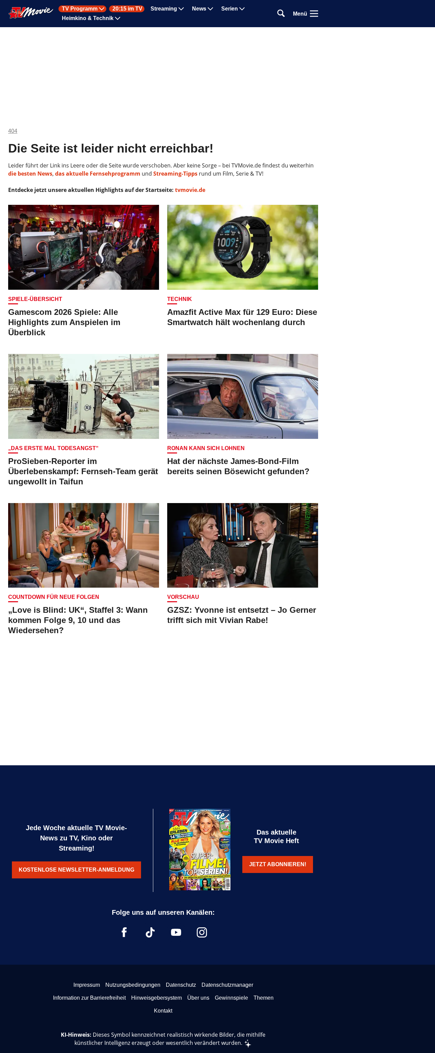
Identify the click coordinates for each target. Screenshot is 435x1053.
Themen (264, 998)
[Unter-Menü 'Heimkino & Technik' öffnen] (117, 18)
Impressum (86, 985)
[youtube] (176, 932)
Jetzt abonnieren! (277, 864)
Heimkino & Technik (88, 18)
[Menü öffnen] (314, 14)
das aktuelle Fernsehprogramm (97, 173)
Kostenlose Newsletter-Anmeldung (76, 870)
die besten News (30, 173)
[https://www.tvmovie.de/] (31, 13)
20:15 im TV (127, 9)
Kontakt (163, 1011)
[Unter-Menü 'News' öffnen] (210, 9)
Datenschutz (181, 985)
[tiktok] (150, 932)
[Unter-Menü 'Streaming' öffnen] (181, 9)
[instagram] (202, 932)
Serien (229, 9)
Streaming (164, 9)
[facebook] (124, 932)
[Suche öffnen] (281, 14)
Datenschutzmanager (227, 985)
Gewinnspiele (231, 998)
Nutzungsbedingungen (132, 985)
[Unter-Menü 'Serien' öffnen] (242, 9)
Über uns (198, 998)
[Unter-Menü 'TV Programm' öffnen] (101, 9)
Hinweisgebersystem (156, 998)
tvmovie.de (190, 190)
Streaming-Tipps (175, 173)
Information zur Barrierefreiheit (89, 998)
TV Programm (80, 9)
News (199, 9)
